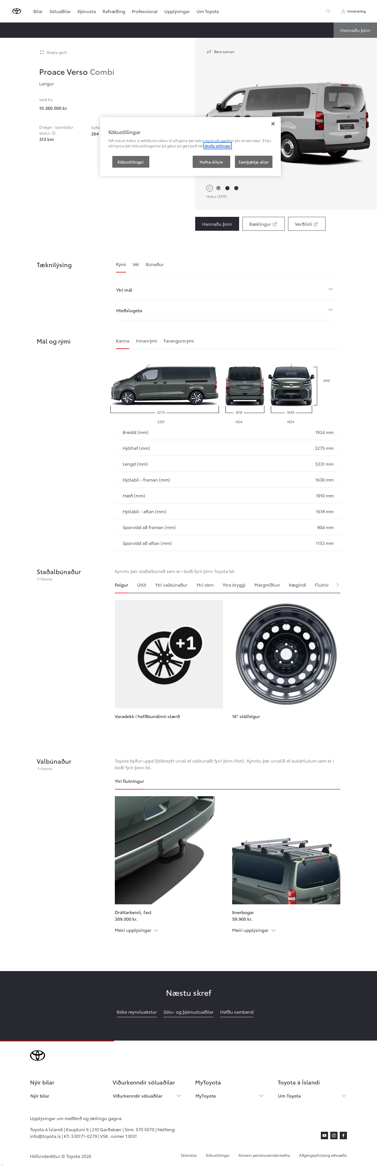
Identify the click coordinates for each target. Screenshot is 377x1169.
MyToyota (205, 1095)
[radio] (209, 188)
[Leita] (328, 11)
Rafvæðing (114, 11)
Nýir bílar (39, 1095)
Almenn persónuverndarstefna (264, 1155)
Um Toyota (208, 11)
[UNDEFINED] (53, 133)
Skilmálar (189, 1155)
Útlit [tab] (141, 584)
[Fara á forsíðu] (16, 11)
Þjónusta (87, 11)
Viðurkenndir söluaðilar (137, 1095)
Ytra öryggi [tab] (234, 584)
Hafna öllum (211, 161)
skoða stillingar (218, 145)
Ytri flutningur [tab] (129, 781)
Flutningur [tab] (326, 584)
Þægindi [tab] (297, 584)
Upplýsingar (177, 11)
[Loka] (273, 124)
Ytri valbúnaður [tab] (171, 584)
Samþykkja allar (254, 161)
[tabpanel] (227, 667)
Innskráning (356, 11)
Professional (145, 11)
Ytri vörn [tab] (205, 584)
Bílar (38, 11)
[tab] (121, 266)
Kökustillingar (218, 1155)
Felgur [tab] (121, 584)
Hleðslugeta (129, 310)
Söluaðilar (60, 11)
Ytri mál (124, 289)
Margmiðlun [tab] (267, 584)
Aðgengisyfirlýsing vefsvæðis (323, 1155)
